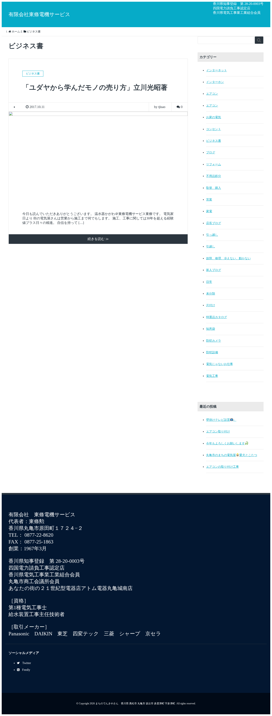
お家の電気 (213, 117)
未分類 (210, 293)
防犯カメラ (213, 340)
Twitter (26, 663)
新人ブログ (213, 270)
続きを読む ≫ (98, 239)
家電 (209, 211)
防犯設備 (212, 352)
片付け (210, 305)
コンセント (213, 129)
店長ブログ (213, 223)
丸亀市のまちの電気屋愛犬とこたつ (231, 455)
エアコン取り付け (218, 431)
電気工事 (212, 376)
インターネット (216, 70)
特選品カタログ (216, 317)
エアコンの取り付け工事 (222, 466)
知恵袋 (210, 328)
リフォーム (213, 164)
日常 (209, 282)
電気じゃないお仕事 (219, 364)
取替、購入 (213, 188)
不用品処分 (213, 176)
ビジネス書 (213, 140)
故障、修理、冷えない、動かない (228, 258)
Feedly (26, 669)
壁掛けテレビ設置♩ (221, 419)
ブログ (210, 152)
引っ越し (212, 234)
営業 (209, 199)
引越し (210, 246)
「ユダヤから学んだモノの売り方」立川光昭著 (94, 87)
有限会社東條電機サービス (39, 14)
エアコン (212, 93)
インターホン (215, 82)
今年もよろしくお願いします (225, 443)
